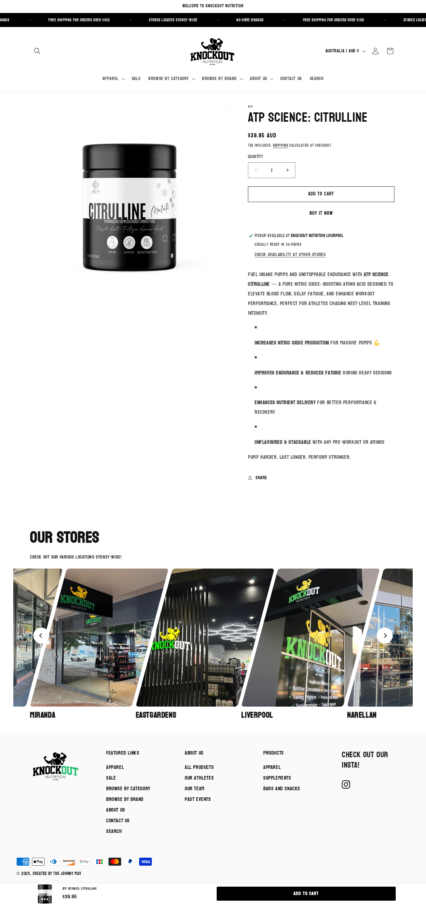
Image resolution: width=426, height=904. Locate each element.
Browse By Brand (125, 799)
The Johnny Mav (67, 874)
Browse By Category (128, 788)
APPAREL (272, 767)
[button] (37, 51)
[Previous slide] (41, 636)
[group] (81, 644)
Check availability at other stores (290, 254)
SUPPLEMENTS (277, 778)
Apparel (115, 767)
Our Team (195, 788)
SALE (111, 778)
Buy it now (321, 213)
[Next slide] (385, 636)
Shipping (280, 145)
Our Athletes (199, 778)
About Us (115, 810)
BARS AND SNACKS (281, 788)
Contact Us (118, 820)
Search (114, 831)
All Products (199, 767)
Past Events (198, 799)
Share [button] (261, 478)
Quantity (255, 157)
